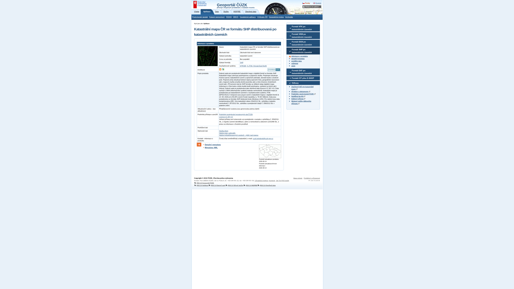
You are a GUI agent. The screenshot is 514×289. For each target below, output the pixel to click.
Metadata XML (211, 148)
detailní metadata (298, 59)
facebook (272, 180)
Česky (307, 3)
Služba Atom (223, 131)
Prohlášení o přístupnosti (312, 178)
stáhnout (294, 63)
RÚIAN (229, 17)
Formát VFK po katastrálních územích (302, 28)
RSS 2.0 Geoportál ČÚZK (205, 183)
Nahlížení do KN (297, 96)
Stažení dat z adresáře (227, 133)
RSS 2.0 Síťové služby (235, 185)
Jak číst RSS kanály (282, 180)
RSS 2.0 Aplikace (202, 185)
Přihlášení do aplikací (312, 6)
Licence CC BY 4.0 (226, 117)
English (318, 3)
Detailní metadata (213, 145)
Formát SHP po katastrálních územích (302, 51)
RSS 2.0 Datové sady (218, 185)
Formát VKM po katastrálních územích (302, 35)
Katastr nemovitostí (217, 17)
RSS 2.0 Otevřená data (268, 185)
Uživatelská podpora (261, 180)
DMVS (235, 17)
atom (293, 66)
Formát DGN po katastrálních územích (302, 43)
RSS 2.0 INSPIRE (251, 185)
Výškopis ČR (262, 17)
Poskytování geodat (200, 17)
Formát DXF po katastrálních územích (302, 72)
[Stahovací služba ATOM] (220, 70)
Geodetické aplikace (248, 17)
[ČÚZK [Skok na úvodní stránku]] (200, 4)
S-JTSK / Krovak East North (257, 66)
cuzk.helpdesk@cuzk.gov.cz (263, 139)
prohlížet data (296, 61)
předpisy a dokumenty (300, 92)
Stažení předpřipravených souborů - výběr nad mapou (238, 135)
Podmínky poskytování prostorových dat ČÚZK (236, 114)
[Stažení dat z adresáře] (223, 70)
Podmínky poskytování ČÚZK (302, 94)
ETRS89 (243, 66)
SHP (241, 63)
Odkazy (295, 83)
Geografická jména (276, 17)
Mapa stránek (297, 178)
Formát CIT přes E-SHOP (303, 78)
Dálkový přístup (297, 99)
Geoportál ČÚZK (235, 5)
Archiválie (289, 17)
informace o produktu (299, 56)
